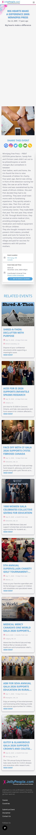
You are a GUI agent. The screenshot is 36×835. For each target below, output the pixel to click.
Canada (9, 260)
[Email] (25, 146)
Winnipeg (10, 258)
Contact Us (6, 816)
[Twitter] (16, 146)
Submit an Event (8, 809)
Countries (6, 803)
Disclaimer (6, 813)
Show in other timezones (15, 275)
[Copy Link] (30, 146)
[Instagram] (11, 146)
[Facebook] (6, 146)
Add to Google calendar (21, 279)
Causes (5, 800)
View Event (8, 355)
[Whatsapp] (20, 146)
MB (16, 258)
